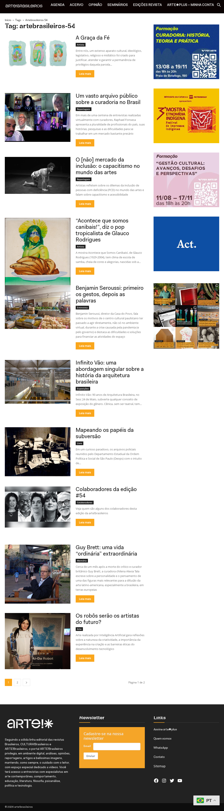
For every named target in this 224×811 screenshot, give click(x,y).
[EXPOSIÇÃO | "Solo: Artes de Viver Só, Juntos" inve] (164, 338)
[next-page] (26, 682)
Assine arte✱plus (165, 729)
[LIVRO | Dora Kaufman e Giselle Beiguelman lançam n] (208, 338)
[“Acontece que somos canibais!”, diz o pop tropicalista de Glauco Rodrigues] (37, 258)
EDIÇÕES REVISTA (147, 5)
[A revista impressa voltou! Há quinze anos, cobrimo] (186, 294)
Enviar (90, 756)
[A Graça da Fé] (37, 53)
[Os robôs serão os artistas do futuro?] (37, 641)
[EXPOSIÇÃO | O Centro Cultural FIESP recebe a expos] (186, 316)
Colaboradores (84, 502)
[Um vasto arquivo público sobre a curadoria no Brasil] (37, 117)
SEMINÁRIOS (117, 5)
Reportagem (83, 109)
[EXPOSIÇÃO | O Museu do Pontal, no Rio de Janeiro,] (164, 294)
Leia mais (85, 73)
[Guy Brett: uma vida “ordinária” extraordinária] (37, 574)
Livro (79, 443)
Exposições (83, 388)
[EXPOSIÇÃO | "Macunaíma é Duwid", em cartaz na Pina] (208, 294)
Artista (80, 44)
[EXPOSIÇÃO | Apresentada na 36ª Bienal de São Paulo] (208, 316)
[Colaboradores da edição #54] (37, 507)
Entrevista (82, 307)
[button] (219, 5)
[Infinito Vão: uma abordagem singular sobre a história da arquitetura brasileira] (37, 382)
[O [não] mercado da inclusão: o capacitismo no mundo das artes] (37, 175)
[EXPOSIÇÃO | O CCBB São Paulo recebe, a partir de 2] (186, 338)
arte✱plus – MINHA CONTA (190, 5)
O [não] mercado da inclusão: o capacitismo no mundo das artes (108, 166)
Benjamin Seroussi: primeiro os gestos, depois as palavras (110, 295)
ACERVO (76, 5)
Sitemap (160, 766)
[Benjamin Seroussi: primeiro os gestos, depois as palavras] (37, 307)
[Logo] (26, 6)
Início (8, 20)
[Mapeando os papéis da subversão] (37, 451)
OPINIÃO (95, 5)
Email (87, 746)
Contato (159, 757)
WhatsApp (161, 748)
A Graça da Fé (93, 38)
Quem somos (163, 738)
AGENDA (58, 5)
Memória (82, 560)
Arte (79, 628)
